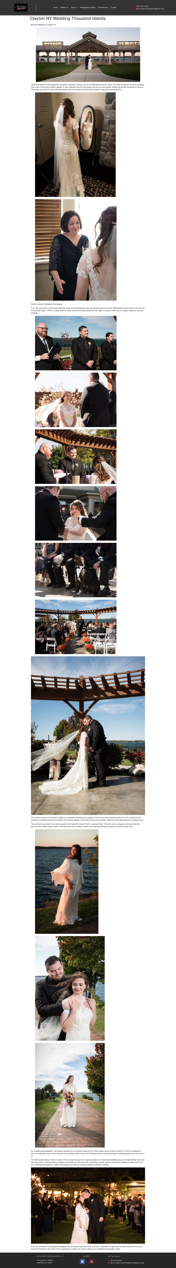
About (73, 7)
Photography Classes (88, 7)
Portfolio (63, 7)
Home (55, 7)
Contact (113, 7)
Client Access (103, 7)
